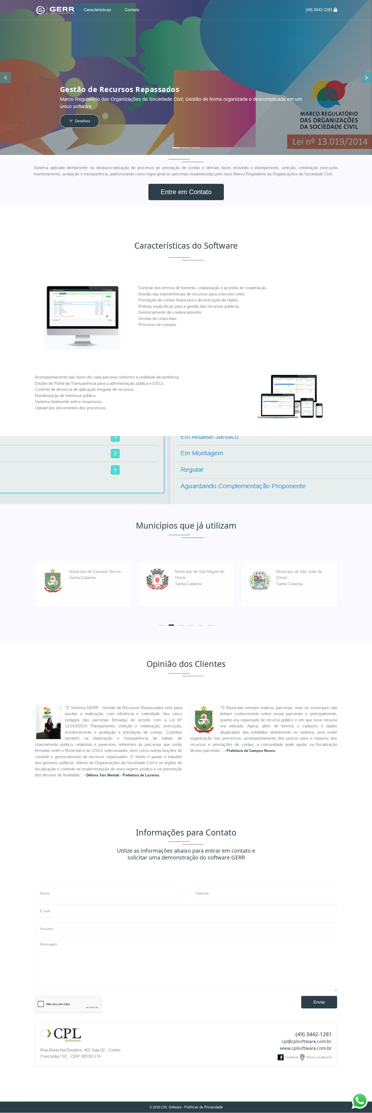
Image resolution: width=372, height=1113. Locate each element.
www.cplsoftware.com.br (306, 1048)
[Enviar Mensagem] (360, 1100)
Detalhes (82, 121)
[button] (5, 77)
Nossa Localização (319, 1057)
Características (97, 9)
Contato (132, 9)
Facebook (291, 1057)
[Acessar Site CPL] (60, 1034)
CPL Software (171, 1107)
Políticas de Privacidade (203, 1107)
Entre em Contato (186, 192)
